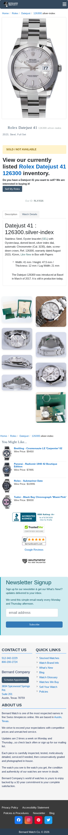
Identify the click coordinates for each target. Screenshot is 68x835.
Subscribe (34, 624)
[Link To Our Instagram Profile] (28, 820)
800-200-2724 (9, 661)
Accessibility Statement (35, 807)
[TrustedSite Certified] (34, 528)
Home (5, 13)
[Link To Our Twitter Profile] (48, 820)
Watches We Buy (49, 681)
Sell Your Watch (48, 686)
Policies (43, 691)
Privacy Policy (10, 807)
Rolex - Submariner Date (28, 481)
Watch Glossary (48, 677)
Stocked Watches (49, 658)
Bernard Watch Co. (29, 831)
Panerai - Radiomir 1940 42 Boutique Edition (35, 465)
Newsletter (39, 813)
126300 (37, 13)
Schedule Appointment (15, 680)
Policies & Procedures (16, 813)
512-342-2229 (9, 658)
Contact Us (14, 650)
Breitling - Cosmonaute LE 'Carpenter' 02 (38, 448)
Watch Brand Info (49, 662)
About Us (12, 705)
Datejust (25, 13)
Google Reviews (34, 549)
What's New (46, 667)
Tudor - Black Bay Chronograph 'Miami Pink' (40, 497)
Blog (41, 672)
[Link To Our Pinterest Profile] (38, 820)
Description (11, 214)
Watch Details (29, 214)
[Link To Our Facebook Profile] (18, 820)
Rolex (15, 13)
